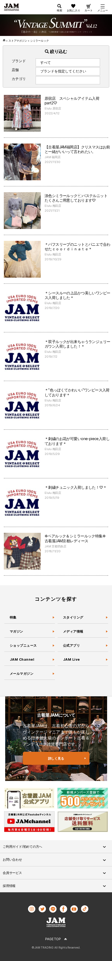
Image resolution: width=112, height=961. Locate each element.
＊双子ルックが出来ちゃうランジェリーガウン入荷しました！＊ (77, 344)
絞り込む (58, 51)
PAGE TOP (53, 939)
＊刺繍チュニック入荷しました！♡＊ (76, 487)
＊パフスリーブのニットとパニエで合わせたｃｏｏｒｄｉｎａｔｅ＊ (77, 246)
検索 (59, 10)
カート (88, 10)
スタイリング (73, 617)
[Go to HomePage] (4, 40)
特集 (13, 617)
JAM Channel (22, 659)
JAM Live (71, 659)
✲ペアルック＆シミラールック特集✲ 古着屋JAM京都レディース (77, 538)
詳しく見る (56, 758)
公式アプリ (71, 645)
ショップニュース (23, 645)
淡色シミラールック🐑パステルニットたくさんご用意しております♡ (76, 198)
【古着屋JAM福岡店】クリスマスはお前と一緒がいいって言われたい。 (77, 149)
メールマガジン (21, 673)
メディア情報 (73, 631)
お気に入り (73, 10)
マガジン (16, 631)
